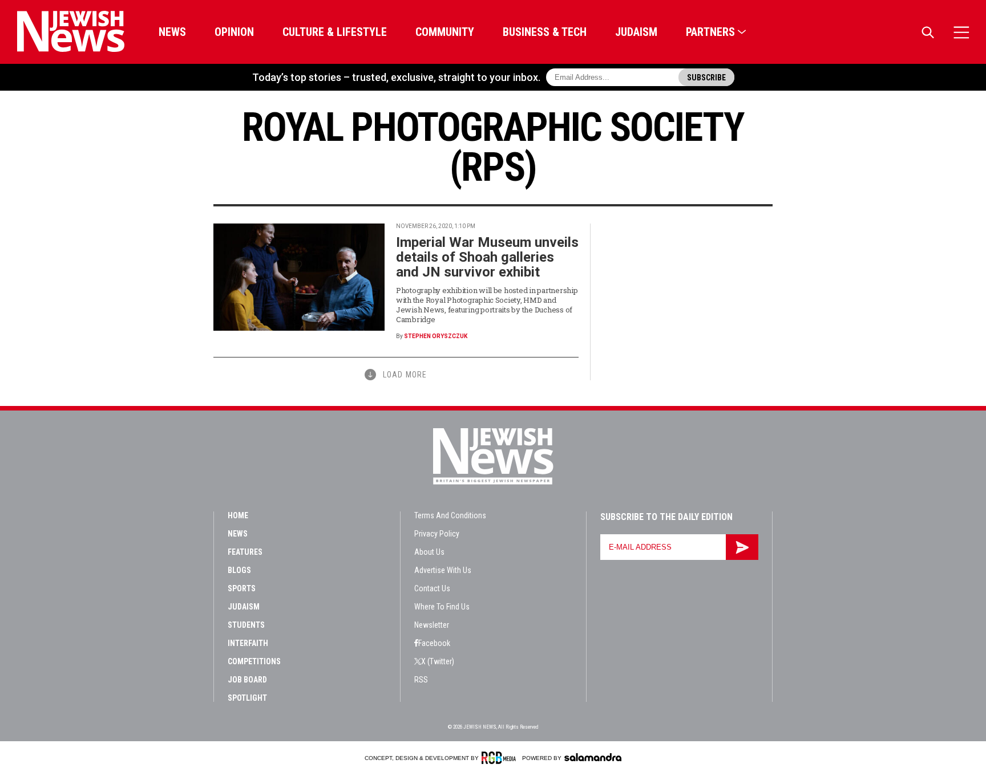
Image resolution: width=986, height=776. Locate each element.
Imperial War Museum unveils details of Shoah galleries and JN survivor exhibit (487, 257)
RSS (421, 679)
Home (238, 515)
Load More (405, 374)
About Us (429, 551)
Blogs (239, 570)
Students (246, 624)
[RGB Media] (501, 757)
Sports (242, 588)
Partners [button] (710, 32)
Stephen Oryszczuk (435, 336)
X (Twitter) (437, 661)
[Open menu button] (961, 32)
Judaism (636, 32)
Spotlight (247, 697)
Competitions (254, 661)
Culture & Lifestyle (334, 32)
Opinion (234, 32)
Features (245, 551)
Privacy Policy (436, 533)
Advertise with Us (442, 570)
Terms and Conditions (450, 515)
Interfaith (248, 643)
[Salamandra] (592, 757)
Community (444, 32)
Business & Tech (545, 32)
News (172, 32)
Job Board (247, 679)
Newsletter (431, 624)
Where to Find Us (442, 606)
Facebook (434, 643)
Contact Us (432, 588)
